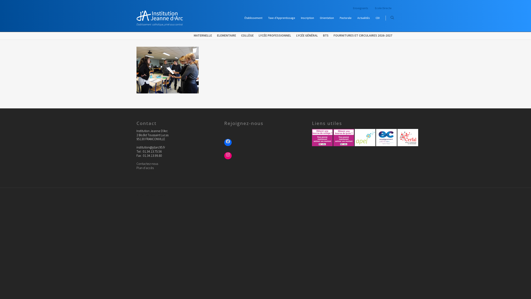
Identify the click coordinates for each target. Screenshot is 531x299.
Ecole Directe (383, 8)
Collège (247, 35)
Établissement (253, 18)
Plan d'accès (145, 168)
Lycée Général (307, 35)
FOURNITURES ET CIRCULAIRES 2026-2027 (363, 35)
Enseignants (360, 8)
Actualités (363, 18)
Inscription (307, 18)
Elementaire (226, 35)
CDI (378, 18)
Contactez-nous (147, 164)
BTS (326, 35)
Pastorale (346, 18)
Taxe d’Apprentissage (281, 18)
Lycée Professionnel (275, 35)
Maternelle (203, 35)
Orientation (327, 18)
